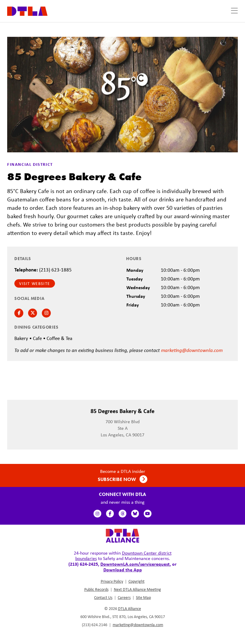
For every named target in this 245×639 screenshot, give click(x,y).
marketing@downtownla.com (192, 350)
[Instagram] (97, 513)
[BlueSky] (135, 513)
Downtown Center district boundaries (123, 555)
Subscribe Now (117, 479)
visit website (34, 283)
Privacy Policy (112, 581)
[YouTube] (147, 513)
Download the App (122, 569)
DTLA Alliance (129, 608)
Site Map (143, 597)
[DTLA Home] (27, 10)
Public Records (96, 589)
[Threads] (122, 513)
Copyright (136, 581)
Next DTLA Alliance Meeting (137, 589)
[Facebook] (110, 513)
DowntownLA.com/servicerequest (135, 564)
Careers (124, 597)
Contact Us (103, 597)
